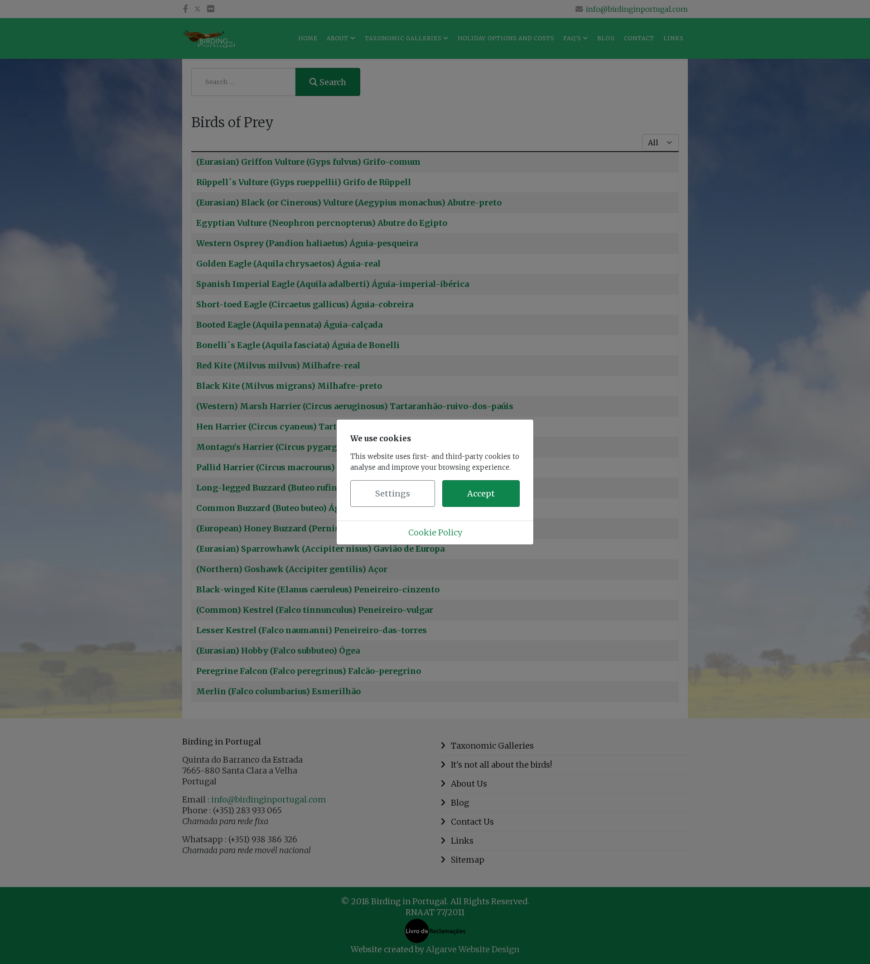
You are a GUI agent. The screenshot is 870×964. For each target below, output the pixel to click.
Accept (481, 493)
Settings (392, 493)
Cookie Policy (435, 532)
